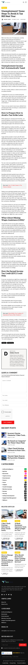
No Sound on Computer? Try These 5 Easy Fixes (17, 442)
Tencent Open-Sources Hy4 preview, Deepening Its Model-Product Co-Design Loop (17, 459)
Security (14, 493)
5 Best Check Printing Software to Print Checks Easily (17, 450)
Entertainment (14, 478)
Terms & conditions (21, 663)
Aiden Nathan (6, 538)
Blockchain (14, 473)
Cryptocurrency (14, 475)
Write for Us (4, 604)
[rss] (11, 594)
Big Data (14, 471)
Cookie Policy (5, 663)
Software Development (14, 495)
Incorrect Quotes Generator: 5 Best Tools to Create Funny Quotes (17, 435)
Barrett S (5, 573)
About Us (3, 602)
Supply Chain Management (14, 498)
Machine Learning (14, 489)
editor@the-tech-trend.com (8, 630)
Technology (10, 342)
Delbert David (7, 19)
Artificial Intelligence (14, 469)
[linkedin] (4, 594)
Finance (4, 7)
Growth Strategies (14, 486)
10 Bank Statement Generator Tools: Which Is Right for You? (20, 527)
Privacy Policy (13, 663)
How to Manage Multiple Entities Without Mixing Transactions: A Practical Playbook (7, 560)
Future (14, 482)
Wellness (14, 500)
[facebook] (2, 594)
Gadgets (14, 484)
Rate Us (22, 653)
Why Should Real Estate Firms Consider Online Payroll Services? (20, 558)
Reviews (14, 491)
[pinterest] (6, 594)
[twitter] (8, 594)
